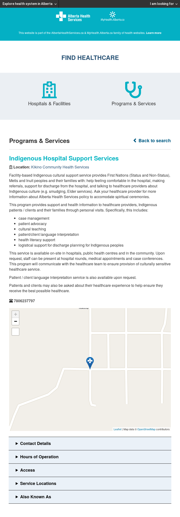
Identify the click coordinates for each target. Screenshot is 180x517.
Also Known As (35, 497)
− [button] (15, 321)
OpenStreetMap (146, 429)
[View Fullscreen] (15, 331)
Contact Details (35, 443)
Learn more (153, 33)
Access (27, 470)
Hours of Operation (39, 457)
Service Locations (38, 483)
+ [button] (15, 314)
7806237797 (24, 300)
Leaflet (117, 429)
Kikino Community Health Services (60, 167)
